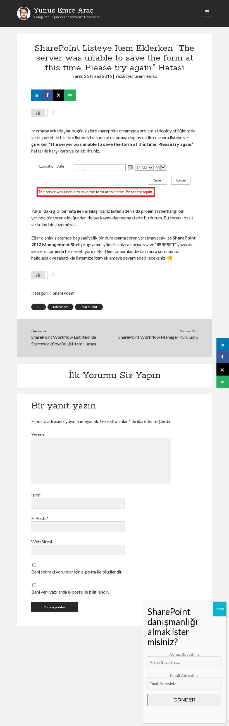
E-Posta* (39, 518)
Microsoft (60, 307)
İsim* (36, 494)
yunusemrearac (142, 76)
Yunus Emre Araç (63, 10)
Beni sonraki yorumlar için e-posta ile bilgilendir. (76, 571)
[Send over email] (70, 95)
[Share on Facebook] (48, 95)
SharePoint (63, 293)
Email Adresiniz (184, 675)
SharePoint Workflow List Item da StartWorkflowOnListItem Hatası (63, 340)
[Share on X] (59, 95)
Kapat (220, 609)
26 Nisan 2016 (98, 76)
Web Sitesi (41, 541)
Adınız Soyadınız (184, 654)
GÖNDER (184, 700)
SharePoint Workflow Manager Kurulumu (158, 337)
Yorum (37, 434)
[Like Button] (38, 113)
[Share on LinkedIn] (36, 95)
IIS (38, 307)
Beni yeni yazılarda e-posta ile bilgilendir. (70, 591)
